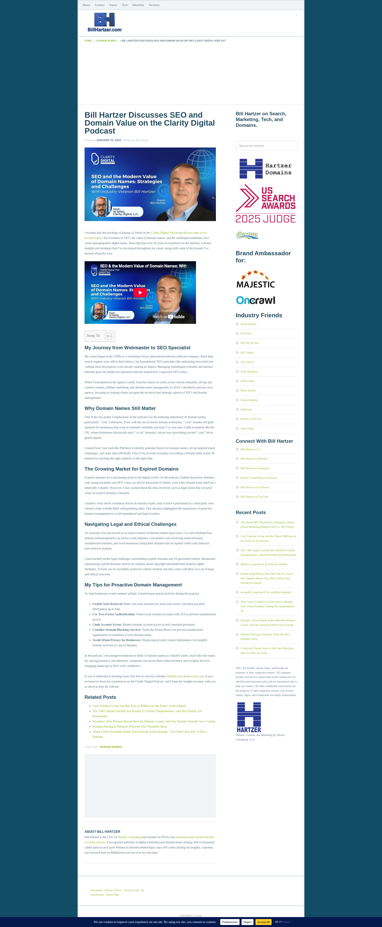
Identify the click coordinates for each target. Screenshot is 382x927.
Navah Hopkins (249, 400)
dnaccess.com (195, 676)
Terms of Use (131, 890)
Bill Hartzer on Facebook (255, 487)
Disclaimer (97, 890)
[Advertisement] (191, 73)
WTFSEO (246, 333)
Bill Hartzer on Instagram (255, 468)
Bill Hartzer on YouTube (254, 496)
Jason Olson (247, 428)
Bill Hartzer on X (250, 449)
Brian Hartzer (248, 390)
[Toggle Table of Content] (106, 336)
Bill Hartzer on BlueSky (254, 458)
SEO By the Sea (250, 343)
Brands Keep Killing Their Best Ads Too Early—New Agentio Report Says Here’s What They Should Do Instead (268, 578)
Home (88, 40)
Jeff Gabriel (247, 362)
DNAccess (246, 409)
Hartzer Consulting (129, 837)
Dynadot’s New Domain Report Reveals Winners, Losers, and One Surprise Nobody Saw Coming (154, 721)
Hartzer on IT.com (251, 418)
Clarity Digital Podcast (165, 232)
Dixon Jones (247, 381)
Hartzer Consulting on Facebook (259, 477)
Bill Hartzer (116, 23)
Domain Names (106, 40)
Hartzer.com (174, 676)
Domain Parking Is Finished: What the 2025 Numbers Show (130, 726)
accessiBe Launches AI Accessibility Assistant (266, 592)
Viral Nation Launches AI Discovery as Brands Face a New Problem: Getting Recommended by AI (267, 606)
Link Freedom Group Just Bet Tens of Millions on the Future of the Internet (139, 706)
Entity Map (112, 894)
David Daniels (248, 324)
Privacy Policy (113, 890)
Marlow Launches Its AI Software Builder (264, 564)
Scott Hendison (249, 371)
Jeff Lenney (247, 352)
